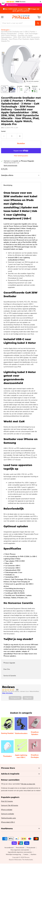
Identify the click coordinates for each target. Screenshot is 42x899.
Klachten (33, 854)
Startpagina (5, 30)
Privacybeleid (31, 848)
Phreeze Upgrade (9, 663)
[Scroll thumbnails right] (39, 89)
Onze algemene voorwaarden (20, 850)
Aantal (3, 131)
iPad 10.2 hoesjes (7, 801)
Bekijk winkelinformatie (10, 165)
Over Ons (6, 669)
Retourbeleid (20, 848)
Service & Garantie (9, 676)
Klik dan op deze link (28, 784)
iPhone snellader (6, 810)
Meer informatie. (7, 693)
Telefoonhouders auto (8, 818)
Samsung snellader (7, 814)
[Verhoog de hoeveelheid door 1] (20, 136)
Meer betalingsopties (21, 156)
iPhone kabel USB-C (8, 822)
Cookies (25, 854)
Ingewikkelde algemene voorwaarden (20, 852)
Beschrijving (8, 185)
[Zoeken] (38, 23)
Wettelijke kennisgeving (13, 854)
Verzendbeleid (9, 848)
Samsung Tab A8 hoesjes (9, 805)
